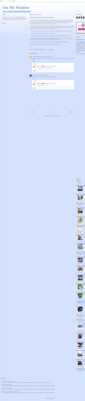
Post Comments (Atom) (54, 115)
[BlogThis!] (49, 49)
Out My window (39, 66)
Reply (34, 61)
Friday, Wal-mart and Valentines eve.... (8, 381)
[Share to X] (50, 49)
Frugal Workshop (81, 216)
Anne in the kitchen (37, 56)
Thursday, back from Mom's (6, 384)
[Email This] (48, 49)
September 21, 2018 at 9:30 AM (50, 83)
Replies (35, 63)
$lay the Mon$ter (81, 292)
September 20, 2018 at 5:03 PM (42, 75)
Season (79, 181)
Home (5, 11)
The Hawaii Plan (81, 203)
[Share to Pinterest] (53, 49)
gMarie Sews (80, 332)
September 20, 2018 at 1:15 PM (47, 56)
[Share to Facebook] (51, 49)
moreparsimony (81, 314)
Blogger (52, 398)
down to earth (80, 319)
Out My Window (15, 7)
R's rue (79, 180)
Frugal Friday (80, 204)
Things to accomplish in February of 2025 (22, 11)
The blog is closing (81, 320)
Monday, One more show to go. (7, 388)
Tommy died (80, 316)
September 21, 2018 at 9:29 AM (50, 66)
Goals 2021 (10, 11)
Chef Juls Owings (81, 243)
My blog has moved (81, 369)
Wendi (34, 75)
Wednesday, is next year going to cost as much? (10, 391)
